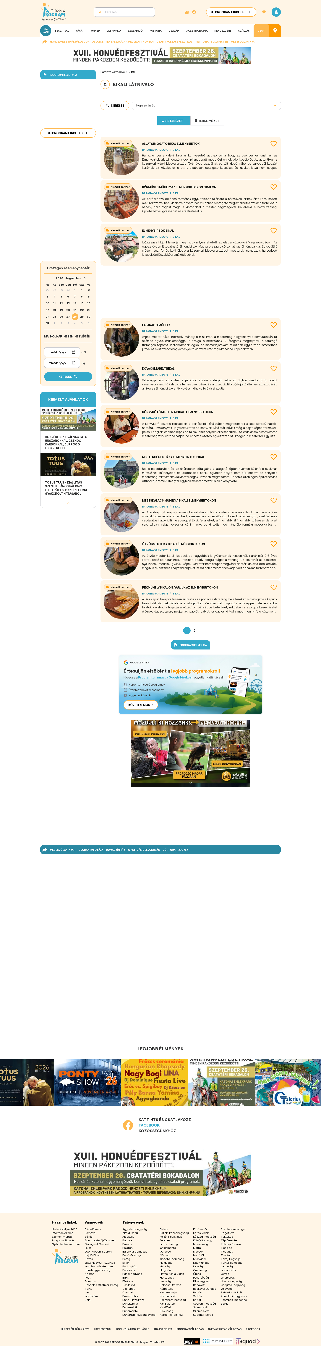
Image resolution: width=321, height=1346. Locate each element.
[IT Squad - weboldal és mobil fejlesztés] (248, 1341)
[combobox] (136, 105)
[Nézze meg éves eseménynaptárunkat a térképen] (275, 30)
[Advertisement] (190, 290)
